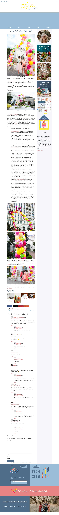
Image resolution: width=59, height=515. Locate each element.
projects (48, 27)
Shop (17, 506)
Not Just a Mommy (12, 81)
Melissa (14, 365)
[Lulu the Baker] (29, 6)
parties (16, 309)
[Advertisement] (29, 20)
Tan (13, 384)
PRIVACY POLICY (40, 150)
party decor (19, 309)
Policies (24, 506)
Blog (11, 506)
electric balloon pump (15, 131)
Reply (12, 325)
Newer (31, 311)
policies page (9, 288)
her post (15, 123)
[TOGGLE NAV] (57, 1)
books (38, 27)
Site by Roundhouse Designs (33, 512)
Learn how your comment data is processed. (25, 462)
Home (19, 27)
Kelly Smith (15, 403)
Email (8, 456)
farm (29, 27)
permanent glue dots (19, 156)
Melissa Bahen (18, 327)
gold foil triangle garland (19, 179)
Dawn (23, 260)
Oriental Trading (14, 147)
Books (13, 506)
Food (10, 27)
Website (8, 458)
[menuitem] (1, 1)
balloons (11, 309)
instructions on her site (13, 116)
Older (10, 311)
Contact (20, 506)
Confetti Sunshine (28, 79)
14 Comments (23, 33)
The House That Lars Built (13, 114)
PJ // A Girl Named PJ (17, 334)
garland (14, 309)
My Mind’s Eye (17, 182)
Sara (19, 260)
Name (8, 454)
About (7, 506)
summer (25, 309)
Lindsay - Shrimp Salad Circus (18, 317)
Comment (9, 440)
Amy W (14, 350)
